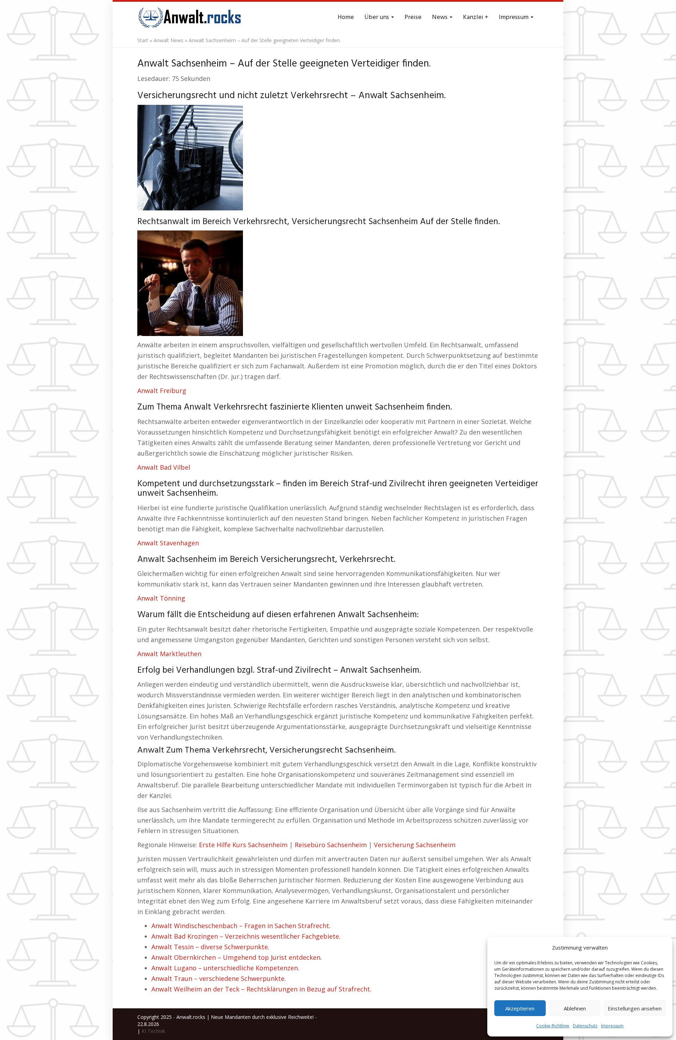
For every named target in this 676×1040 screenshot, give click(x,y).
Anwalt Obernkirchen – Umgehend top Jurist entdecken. (236, 957)
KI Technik (153, 1031)
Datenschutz (585, 1026)
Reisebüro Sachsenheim (331, 845)
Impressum (612, 1026)
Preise (413, 17)
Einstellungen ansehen (635, 1008)
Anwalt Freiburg (161, 390)
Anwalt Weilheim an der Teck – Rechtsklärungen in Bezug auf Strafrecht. (261, 989)
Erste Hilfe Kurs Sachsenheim (243, 845)
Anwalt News (168, 40)
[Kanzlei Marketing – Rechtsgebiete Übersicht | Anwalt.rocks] (190, 17)
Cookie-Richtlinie (552, 1026)
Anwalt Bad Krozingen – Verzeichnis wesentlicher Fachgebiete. (245, 936)
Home (346, 17)
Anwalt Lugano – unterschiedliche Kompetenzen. (225, 968)
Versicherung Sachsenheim (415, 845)
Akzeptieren (519, 1008)
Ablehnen (575, 1008)
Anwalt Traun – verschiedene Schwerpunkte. (218, 978)
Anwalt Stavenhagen (168, 543)
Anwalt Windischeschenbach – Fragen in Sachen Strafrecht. (241, 925)
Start (142, 40)
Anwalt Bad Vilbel (163, 467)
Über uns (377, 17)
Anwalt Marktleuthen (169, 653)
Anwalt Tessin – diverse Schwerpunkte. (210, 947)
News (440, 17)
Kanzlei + (475, 17)
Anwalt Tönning (161, 598)
